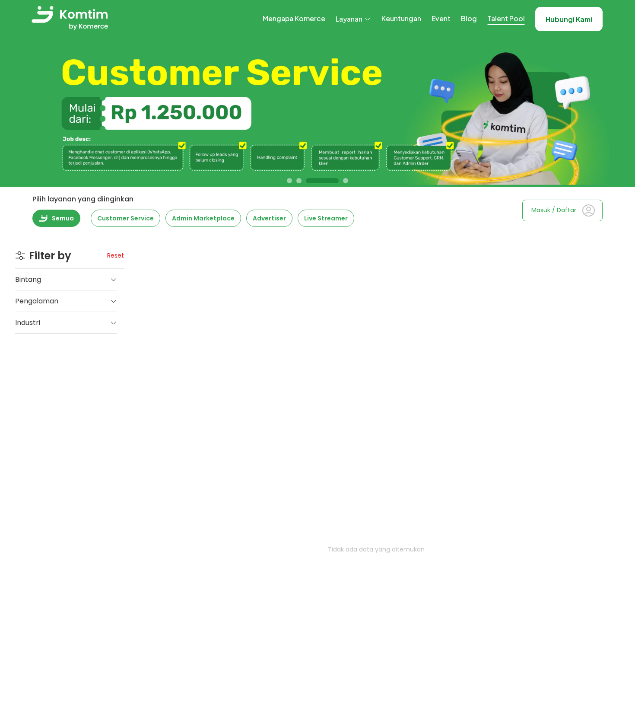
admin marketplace (203, 218)
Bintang (28, 279)
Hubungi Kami (569, 19)
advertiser (269, 218)
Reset (115, 255)
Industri (27, 323)
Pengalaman (36, 301)
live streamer (326, 218)
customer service (125, 218)
